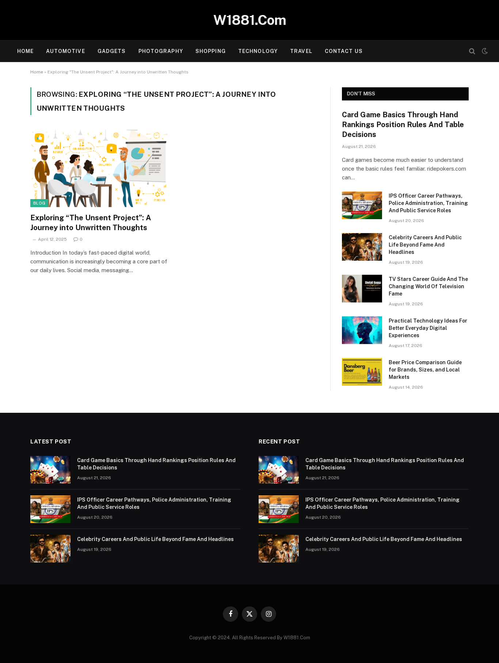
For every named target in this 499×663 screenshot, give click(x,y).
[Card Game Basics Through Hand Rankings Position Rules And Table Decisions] (50, 470)
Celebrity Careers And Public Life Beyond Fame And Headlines (425, 245)
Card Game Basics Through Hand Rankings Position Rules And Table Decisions (403, 124)
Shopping (210, 51)
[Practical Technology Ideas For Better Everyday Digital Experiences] (362, 330)
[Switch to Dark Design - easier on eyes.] (484, 51)
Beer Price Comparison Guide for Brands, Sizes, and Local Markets (425, 369)
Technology (258, 51)
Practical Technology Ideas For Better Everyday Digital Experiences (428, 328)
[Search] (472, 51)
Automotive (65, 51)
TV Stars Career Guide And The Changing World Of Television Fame (428, 286)
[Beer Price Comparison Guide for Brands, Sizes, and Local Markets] (362, 372)
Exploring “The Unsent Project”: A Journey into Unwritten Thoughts (90, 222)
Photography (160, 51)
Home (25, 51)
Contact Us (344, 51)
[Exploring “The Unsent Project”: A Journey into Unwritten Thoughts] (99, 168)
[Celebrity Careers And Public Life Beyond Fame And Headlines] (362, 247)
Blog (39, 203)
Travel (301, 51)
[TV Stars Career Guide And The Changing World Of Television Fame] (362, 288)
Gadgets (112, 51)
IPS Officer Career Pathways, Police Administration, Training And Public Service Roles (428, 203)
